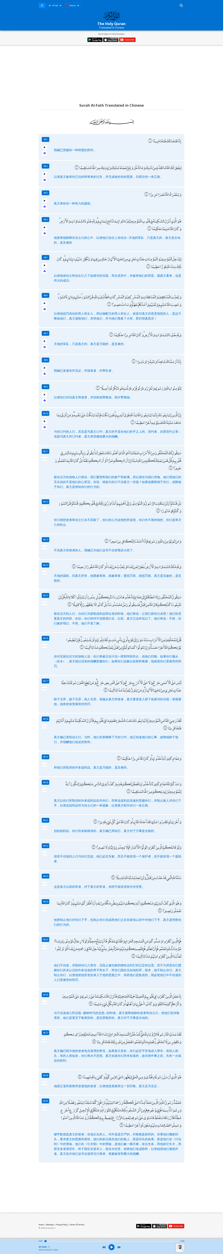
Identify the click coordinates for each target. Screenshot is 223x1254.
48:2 (46, 166)
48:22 (45, 845)
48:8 (46, 359)
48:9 (46, 386)
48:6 (46, 295)
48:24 (45, 901)
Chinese (72, 5)
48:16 (45, 638)
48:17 (45, 680)
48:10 (45, 413)
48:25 (45, 939)
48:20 (45, 782)
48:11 (45, 451)
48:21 (45, 820)
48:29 (45, 1100)
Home (41, 1224)
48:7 (46, 333)
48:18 (45, 718)
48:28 (45, 1075)
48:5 (46, 257)
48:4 (46, 219)
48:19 (45, 756)
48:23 (45, 876)
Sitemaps (50, 1224)
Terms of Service (76, 1224)
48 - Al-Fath (53, 5)
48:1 (46, 139)
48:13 (45, 539)
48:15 (45, 595)
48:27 (45, 1032)
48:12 (45, 501)
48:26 (45, 994)
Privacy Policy (62, 1224)
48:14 (45, 565)
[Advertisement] (111, 72)
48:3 (46, 192)
